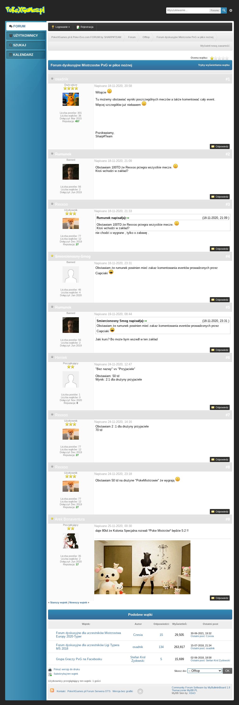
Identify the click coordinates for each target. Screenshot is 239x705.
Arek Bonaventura (70, 519)
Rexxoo (61, 204)
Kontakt (61, 691)
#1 (228, 79)
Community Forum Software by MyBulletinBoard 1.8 (201, 687)
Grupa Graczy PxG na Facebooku (79, 659)
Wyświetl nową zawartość (215, 45)
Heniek (61, 358)
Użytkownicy (25, 35)
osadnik (61, 79)
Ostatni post (197, 636)
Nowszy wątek (78, 602)
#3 (228, 204)
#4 (228, 256)
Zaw (231, 10)
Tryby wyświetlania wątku (214, 65)
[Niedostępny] (52, 256)
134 (161, 647)
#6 (228, 358)
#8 (228, 467)
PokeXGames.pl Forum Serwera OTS (88, 691)
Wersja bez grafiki (122, 691)
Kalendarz (22, 55)
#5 (228, 307)
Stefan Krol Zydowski (137, 658)
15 (161, 635)
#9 (228, 519)
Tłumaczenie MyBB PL (184, 690)
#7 (228, 415)
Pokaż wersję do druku (67, 669)
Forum (18, 26)
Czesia (138, 635)
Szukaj (19, 45)
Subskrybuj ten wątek (66, 673)
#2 (228, 154)
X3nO (192, 693)
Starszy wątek (58, 602)
